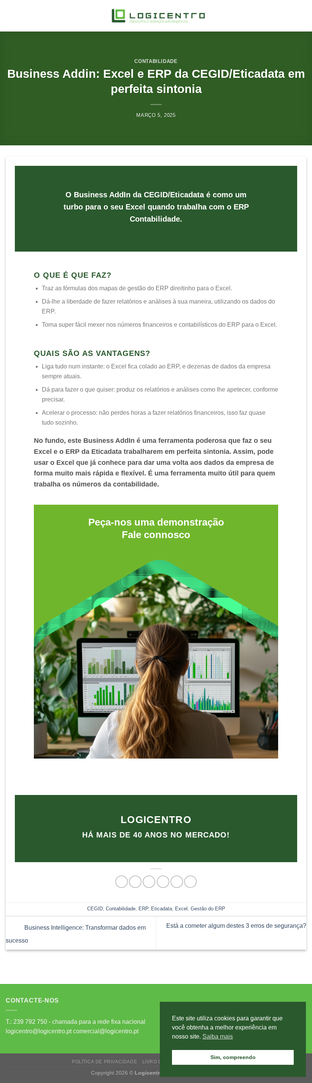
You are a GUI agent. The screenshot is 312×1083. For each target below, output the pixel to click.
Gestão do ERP (208, 908)
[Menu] (10, 15)
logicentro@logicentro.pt (39, 1031)
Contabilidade (155, 61)
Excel (181, 908)
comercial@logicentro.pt (105, 1031)
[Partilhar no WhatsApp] (121, 881)
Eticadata (161, 908)
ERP (143, 908)
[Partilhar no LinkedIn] (190, 881)
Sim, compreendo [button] (233, 1057)
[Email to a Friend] (163, 881)
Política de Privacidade (104, 1061)
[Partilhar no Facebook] (135, 881)
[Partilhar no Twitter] (149, 881)
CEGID (95, 908)
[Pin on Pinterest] (176, 881)
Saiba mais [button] (217, 1036)
